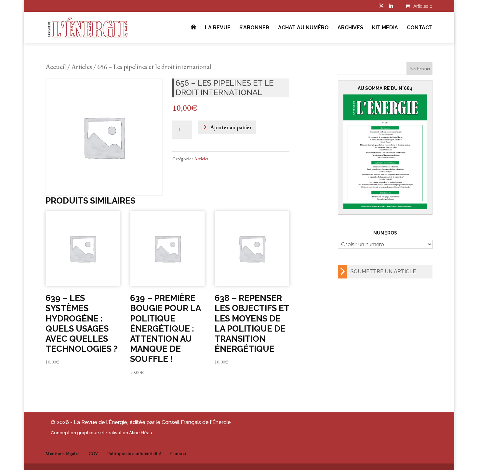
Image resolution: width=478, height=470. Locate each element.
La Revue (218, 28)
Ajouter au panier (231, 127)
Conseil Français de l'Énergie (196, 422)
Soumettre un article (383, 271)
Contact (419, 28)
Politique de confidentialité (134, 453)
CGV (93, 453)
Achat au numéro (303, 28)
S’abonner (254, 28)
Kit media (385, 28)
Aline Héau (140, 432)
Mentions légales (63, 453)
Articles (81, 67)
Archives (350, 28)
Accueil (56, 67)
